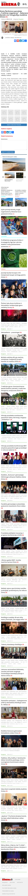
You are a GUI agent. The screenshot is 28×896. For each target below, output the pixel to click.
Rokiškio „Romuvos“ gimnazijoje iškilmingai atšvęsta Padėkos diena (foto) (13, 477)
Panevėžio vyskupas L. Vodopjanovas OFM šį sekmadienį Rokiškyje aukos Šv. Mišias (14, 703)
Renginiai (3, 329)
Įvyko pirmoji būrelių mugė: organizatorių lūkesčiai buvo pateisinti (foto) (11, 212)
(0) (6, 17)
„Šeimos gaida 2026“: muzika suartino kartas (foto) (11, 561)
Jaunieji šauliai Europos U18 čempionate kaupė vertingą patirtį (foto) (13, 275)
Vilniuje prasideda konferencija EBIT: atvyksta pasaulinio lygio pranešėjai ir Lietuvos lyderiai (14, 448)
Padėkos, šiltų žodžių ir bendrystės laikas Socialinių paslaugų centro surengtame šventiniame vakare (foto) (13, 761)
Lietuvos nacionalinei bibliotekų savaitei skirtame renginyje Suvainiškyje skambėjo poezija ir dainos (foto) (12, 672)
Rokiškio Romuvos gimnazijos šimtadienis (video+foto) (11, 732)
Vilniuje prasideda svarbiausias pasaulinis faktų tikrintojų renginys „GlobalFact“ (13, 418)
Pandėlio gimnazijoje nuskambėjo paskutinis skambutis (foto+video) (13, 505)
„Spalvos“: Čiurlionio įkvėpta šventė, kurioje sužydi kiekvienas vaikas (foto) (13, 818)
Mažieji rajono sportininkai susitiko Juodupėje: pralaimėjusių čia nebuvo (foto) (14, 590)
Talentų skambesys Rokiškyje (11, 644)
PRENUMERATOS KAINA (8, 891)
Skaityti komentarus (8, 152)
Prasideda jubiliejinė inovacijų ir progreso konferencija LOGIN (12, 534)
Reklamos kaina (6, 885)
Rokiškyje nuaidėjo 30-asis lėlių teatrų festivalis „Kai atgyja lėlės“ (13, 618)
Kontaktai (20, 882)
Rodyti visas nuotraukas (14, 124)
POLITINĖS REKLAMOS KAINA (9, 888)
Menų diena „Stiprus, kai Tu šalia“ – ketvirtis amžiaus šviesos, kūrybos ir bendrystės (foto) (14, 847)
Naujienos (5, 882)
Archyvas (12, 882)
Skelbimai (17, 879)
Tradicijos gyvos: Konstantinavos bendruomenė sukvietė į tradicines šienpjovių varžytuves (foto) (13, 388)
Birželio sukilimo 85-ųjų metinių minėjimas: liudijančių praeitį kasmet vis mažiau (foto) (12, 359)
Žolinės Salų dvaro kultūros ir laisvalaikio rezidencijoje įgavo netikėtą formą (11, 305)
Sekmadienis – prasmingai (10, 332)
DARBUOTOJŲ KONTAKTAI (8, 893)
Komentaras (4, 139)
